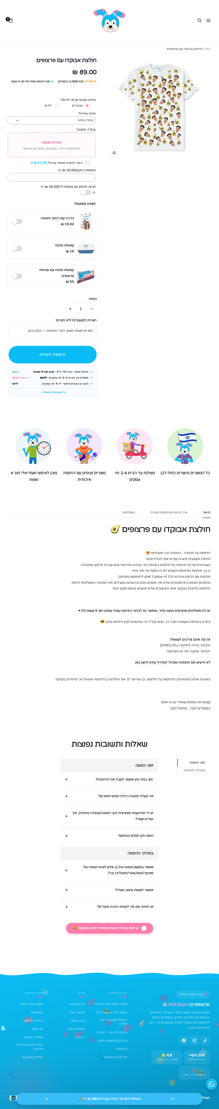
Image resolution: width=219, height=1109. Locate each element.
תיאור (206, 512)
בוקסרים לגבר (199, 708)
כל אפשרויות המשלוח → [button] (52, 392)
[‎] (18, 221)
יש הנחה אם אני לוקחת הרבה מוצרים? (125, 907)
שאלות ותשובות (32, 1057)
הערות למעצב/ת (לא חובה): (76, 320)
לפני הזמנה (197, 762)
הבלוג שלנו (78, 1021)
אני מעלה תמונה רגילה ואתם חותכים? (126, 796)
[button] (53, 354)
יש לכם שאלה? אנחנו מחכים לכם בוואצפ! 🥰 (106, 928)
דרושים (80, 1037)
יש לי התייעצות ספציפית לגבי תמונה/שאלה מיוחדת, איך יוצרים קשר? (113, 816)
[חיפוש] (199, 20)
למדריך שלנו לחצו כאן (151, 662)
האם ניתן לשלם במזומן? (136, 836)
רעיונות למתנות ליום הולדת (114, 1022)
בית (208, 49)
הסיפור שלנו (77, 1012)
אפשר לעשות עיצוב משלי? (134, 890)
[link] (194, 1040)
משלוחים (129, 512)
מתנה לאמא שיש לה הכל (110, 1004)
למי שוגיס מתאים (115, 1057)
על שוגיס (121, 1049)
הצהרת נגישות (33, 1037)
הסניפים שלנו (76, 1029)
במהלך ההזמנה (194, 770)
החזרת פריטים (33, 1021)
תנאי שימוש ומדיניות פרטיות (29, 1047)
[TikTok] (205, 1040)
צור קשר (37, 1029)
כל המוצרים (77, 1004)
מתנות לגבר (178, 708)
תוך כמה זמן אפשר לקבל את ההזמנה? (125, 779)
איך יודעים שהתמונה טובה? (168, 512)
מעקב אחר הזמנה (31, 1004)
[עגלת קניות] (11, 20)
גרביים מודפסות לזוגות (112, 1040)
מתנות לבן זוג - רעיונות (112, 1032)
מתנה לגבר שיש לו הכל (111, 1012)
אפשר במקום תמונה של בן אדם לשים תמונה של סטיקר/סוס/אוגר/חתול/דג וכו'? (118, 870)
